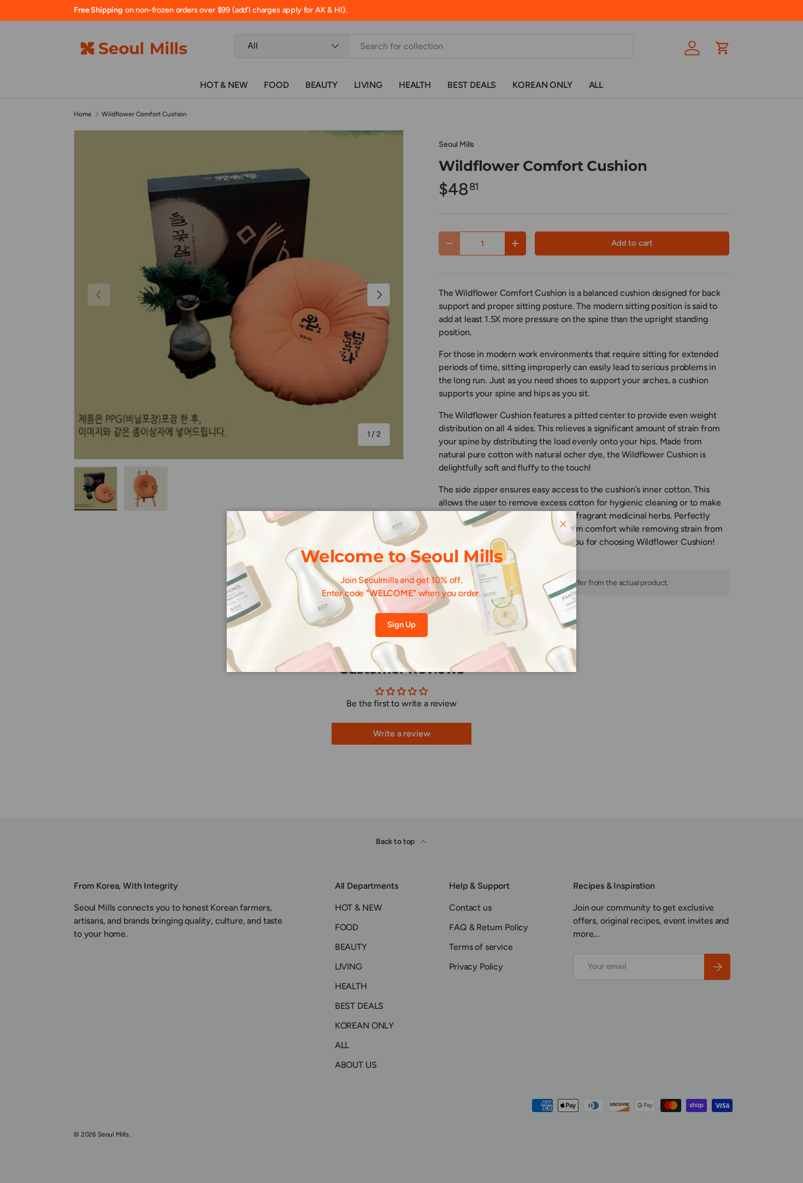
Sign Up (401, 624)
